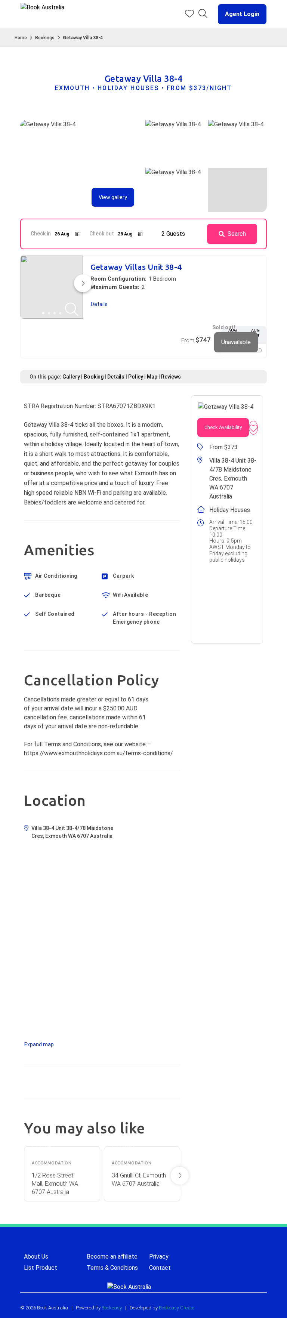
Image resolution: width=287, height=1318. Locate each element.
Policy (135, 377)
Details (115, 377)
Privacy (159, 1256)
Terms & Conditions (112, 1267)
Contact (160, 1267)
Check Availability (223, 427)
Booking (94, 377)
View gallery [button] (113, 197)
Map (152, 377)
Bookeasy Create (176, 1308)
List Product (40, 1267)
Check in (41, 234)
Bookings (45, 37)
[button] (239, 14)
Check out (101, 234)
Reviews (171, 377)
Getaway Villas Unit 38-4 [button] (136, 267)
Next (180, 1176)
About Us (36, 1256)
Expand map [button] (39, 1044)
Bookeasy (112, 1308)
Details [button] (99, 304)
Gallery (71, 377)
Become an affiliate (112, 1256)
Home (21, 37)
